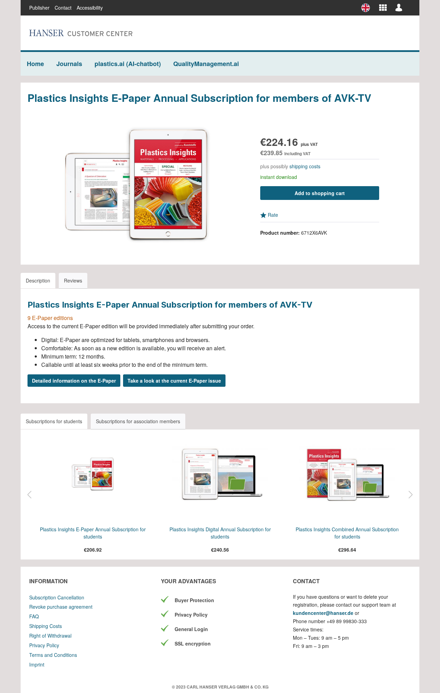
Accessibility (90, 7)
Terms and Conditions (53, 654)
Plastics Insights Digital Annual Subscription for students (220, 533)
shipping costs (304, 166)
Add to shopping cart (320, 193)
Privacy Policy (44, 645)
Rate (272, 214)
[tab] (38, 280)
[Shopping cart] (409, 5)
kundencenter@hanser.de (323, 612)
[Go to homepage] (80, 33)
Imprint (36, 664)
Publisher (39, 7)
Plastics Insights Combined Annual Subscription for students (347, 533)
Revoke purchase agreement (60, 606)
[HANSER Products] (383, 7)
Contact (63, 7)
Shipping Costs (45, 625)
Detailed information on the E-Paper (74, 380)
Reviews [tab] (73, 280)
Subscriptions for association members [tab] (138, 421)
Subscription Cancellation (56, 597)
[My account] (399, 7)
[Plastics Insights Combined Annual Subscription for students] (347, 474)
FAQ (34, 616)
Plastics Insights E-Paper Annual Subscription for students (93, 533)
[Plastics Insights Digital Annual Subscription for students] (220, 474)
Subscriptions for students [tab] (54, 421)
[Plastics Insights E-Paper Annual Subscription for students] (93, 474)
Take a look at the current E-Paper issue (174, 380)
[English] (368, 7)
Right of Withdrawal (50, 635)
